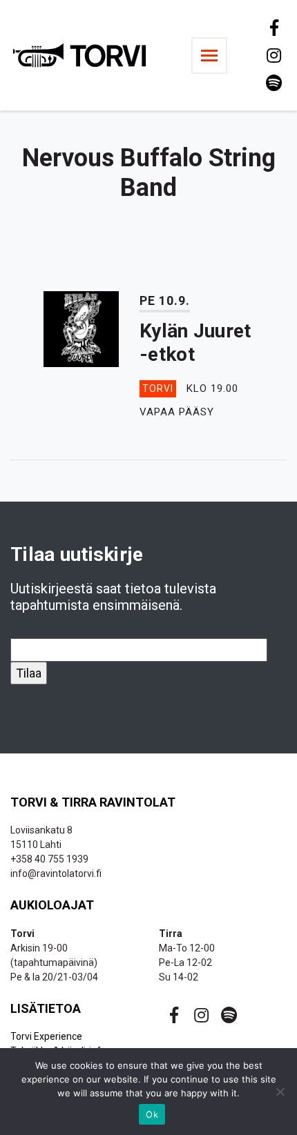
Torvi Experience (46, 1036)
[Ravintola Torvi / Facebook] (273, 27)
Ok (152, 1114)
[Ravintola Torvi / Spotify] (273, 83)
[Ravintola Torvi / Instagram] (273, 55)
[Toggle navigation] (209, 55)
